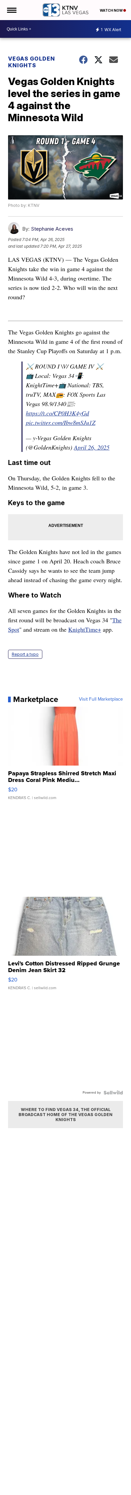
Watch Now (111, 10)
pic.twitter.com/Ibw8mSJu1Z (60, 422)
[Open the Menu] (11, 10)
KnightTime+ (84, 629)
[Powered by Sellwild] (113, 1092)
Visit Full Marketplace (101, 699)
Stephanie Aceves (52, 229)
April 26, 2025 (92, 447)
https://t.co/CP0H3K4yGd (57, 413)
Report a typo (25, 654)
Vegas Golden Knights (31, 62)
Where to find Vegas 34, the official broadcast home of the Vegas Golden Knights (65, 1114)
